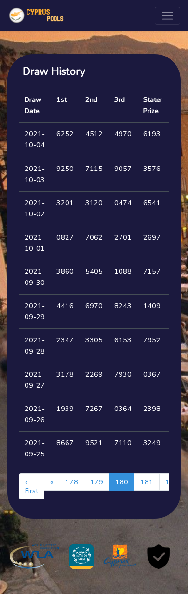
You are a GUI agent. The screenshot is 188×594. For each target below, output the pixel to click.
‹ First (31, 486)
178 (71, 482)
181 (146, 482)
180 (121, 482)
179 (96, 482)
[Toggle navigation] (167, 16)
